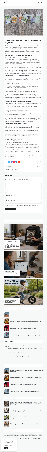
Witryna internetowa (10, 200)
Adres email (8, 195)
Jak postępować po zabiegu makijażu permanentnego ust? (23, 328)
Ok (6, 448)
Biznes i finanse (23, 37)
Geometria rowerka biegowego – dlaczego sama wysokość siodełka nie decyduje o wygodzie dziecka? (11, 300)
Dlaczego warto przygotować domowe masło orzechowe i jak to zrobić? (26, 321)
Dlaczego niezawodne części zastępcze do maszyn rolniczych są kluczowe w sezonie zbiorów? (26, 314)
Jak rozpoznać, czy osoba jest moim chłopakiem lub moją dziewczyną (25, 335)
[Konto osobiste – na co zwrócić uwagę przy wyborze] (5, 32)
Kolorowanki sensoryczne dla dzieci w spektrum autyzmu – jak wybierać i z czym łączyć (26, 424)
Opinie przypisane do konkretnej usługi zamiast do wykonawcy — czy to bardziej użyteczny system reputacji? (11, 273)
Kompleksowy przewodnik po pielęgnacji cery (16, 351)
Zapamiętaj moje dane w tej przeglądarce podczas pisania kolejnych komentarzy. (23, 205)
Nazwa (7, 191)
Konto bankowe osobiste (26, 151)
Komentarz (8, 182)
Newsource (7, 3)
